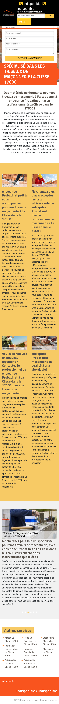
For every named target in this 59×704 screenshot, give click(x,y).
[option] (29, 558)
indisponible (31, 3)
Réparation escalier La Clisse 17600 (30, 652)
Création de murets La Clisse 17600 (49, 641)
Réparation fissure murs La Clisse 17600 (11, 650)
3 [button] (28, 612)
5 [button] (33, 612)
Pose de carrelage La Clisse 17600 (30, 641)
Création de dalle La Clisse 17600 (11, 663)
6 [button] (36, 612)
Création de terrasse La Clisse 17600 (30, 663)
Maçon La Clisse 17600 (11, 639)
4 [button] (31, 612)
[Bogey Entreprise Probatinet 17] (8, 13)
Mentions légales (48, 700)
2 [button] (25, 612)
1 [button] (22, 612)
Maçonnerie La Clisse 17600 (48, 652)
